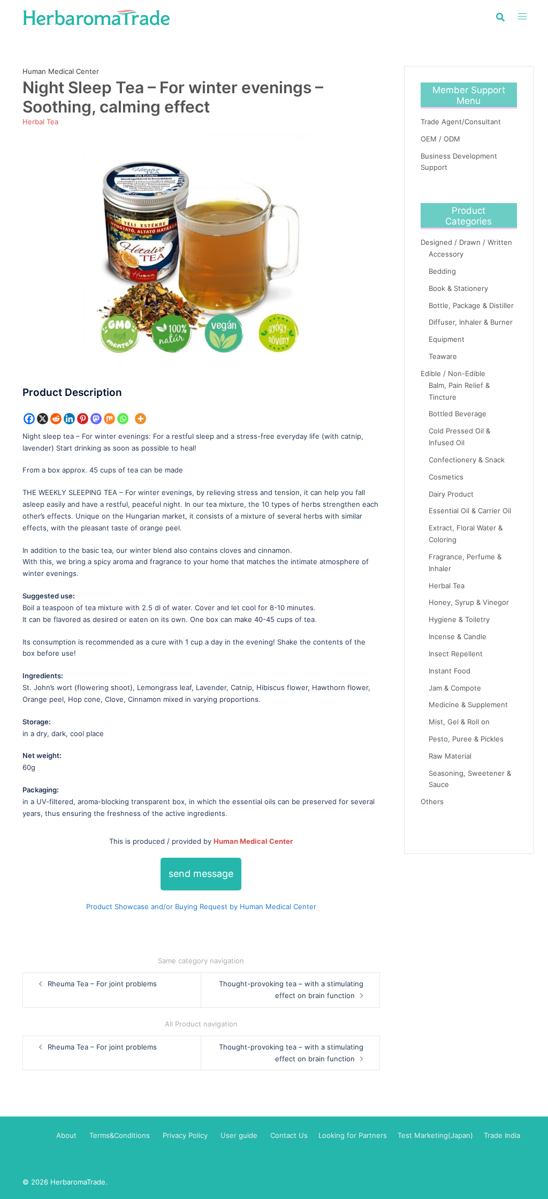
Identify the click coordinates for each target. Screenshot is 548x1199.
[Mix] (109, 418)
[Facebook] (29, 418)
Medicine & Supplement (468, 704)
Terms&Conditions (119, 1135)
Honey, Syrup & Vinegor (469, 602)
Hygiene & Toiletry (459, 619)
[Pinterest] (82, 418)
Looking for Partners (352, 1135)
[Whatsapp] (122, 418)
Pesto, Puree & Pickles (466, 739)
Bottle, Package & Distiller (471, 305)
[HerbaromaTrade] (96, 16)
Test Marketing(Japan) (435, 1135)
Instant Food (449, 670)
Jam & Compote (455, 688)
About (66, 1135)
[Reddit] (56, 418)
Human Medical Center (60, 71)
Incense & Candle (457, 636)
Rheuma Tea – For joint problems (102, 983)
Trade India (502, 1135)
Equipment (447, 339)
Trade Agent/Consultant (461, 121)
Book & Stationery (458, 288)
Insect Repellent (456, 653)
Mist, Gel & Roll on (459, 721)
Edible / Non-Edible (453, 373)
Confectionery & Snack (467, 459)
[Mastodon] (96, 418)
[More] (140, 418)
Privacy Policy (185, 1135)
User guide (240, 1135)
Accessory (446, 254)
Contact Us (289, 1135)
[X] (42, 418)
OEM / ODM (440, 138)
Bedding (442, 271)
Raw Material (450, 756)
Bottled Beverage (457, 413)
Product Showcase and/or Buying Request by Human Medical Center (201, 906)
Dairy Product (451, 494)
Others (432, 801)
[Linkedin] (69, 418)
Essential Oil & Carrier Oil (470, 510)
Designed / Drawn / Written (466, 242)
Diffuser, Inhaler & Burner (471, 322)
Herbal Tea (40, 121)
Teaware (443, 356)
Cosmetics (446, 477)
